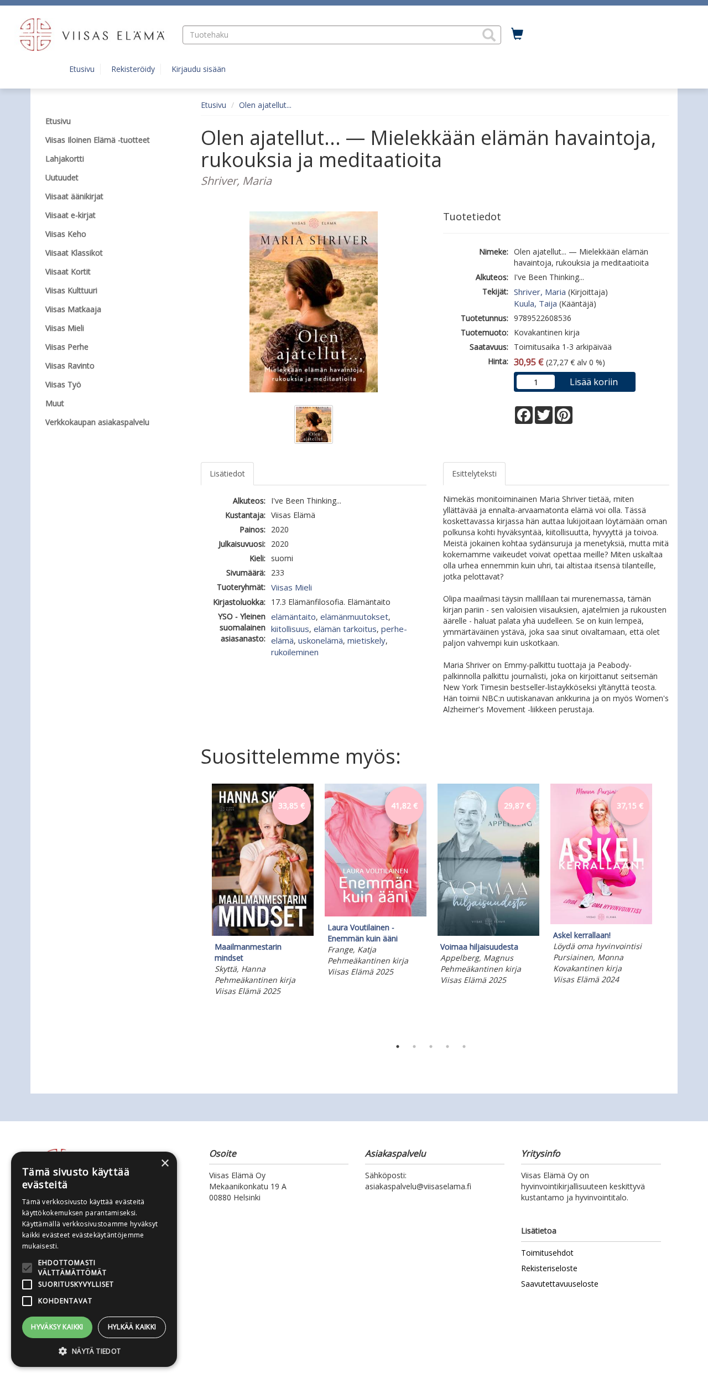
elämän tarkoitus (345, 628)
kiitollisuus (290, 628)
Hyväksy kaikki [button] (57, 1327)
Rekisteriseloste (549, 1268)
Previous (198, 908)
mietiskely (366, 640)
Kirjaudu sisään (198, 69)
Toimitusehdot (547, 1252)
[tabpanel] (262, 891)
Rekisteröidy (133, 69)
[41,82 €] (375, 913)
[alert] (94, 1259)
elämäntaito (293, 616)
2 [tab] (414, 1046)
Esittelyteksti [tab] (474, 473)
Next (663, 908)
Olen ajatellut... (265, 105)
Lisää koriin (594, 382)
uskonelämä (320, 640)
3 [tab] (430, 1046)
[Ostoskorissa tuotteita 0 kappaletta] (517, 34)
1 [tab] (397, 1046)
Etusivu (82, 69)
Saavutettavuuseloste (559, 1283)
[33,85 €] (263, 933)
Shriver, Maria (540, 291)
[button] (489, 35)
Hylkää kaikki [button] (132, 1327)
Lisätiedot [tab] (227, 473)
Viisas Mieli (291, 587)
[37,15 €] (601, 921)
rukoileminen (295, 651)
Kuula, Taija (535, 303)
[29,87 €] (488, 933)
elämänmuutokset (354, 616)
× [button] (164, 1163)
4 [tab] (447, 1046)
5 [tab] (464, 1046)
